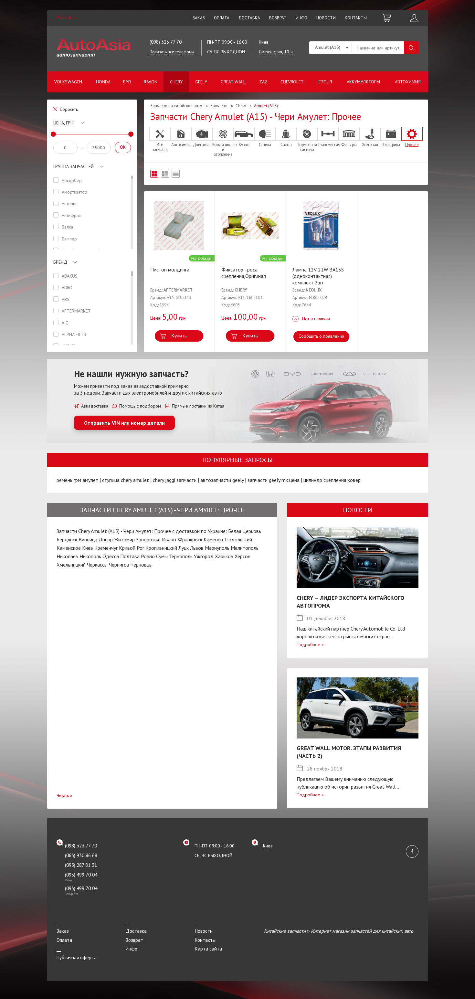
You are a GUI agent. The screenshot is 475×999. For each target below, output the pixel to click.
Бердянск (67, 539)
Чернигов (119, 564)
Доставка (249, 18)
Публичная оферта (77, 957)
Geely (201, 82)
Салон (286, 144)
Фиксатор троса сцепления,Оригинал (243, 272)
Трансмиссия (328, 144)
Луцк (183, 548)
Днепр (106, 539)
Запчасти (218, 106)
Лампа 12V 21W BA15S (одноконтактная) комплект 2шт (318, 276)
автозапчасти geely (222, 480)
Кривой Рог (131, 548)
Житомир (124, 539)
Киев (87, 548)
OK (123, 147)
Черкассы (97, 564)
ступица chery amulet (125, 480)
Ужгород (204, 556)
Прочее (411, 144)
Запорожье (148, 539)
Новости (326, 18)
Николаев (67, 556)
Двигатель (202, 144)
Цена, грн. (63, 123)
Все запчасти (160, 147)
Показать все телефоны (172, 52)
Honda (103, 82)
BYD (127, 82)
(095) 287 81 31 (81, 865)
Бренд (60, 262)
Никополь (90, 556)
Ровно (148, 556)
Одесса (110, 556)
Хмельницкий (71, 564)
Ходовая (370, 144)
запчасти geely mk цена (274, 480)
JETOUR (324, 82)
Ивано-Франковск (182, 539)
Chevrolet (292, 82)
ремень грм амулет (77, 480)
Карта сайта (208, 949)
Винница (88, 539)
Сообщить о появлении (321, 336)
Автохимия (408, 82)
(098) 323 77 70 (166, 42)
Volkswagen (68, 82)
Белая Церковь (244, 531)
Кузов (244, 144)
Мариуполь (217, 548)
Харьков (224, 556)
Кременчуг (106, 548)
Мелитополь (245, 548)
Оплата (221, 18)
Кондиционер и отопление (223, 149)
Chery (176, 82)
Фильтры (349, 144)
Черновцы (142, 564)
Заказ (199, 18)
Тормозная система (307, 147)
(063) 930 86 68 (81, 855)
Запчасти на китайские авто (176, 106)
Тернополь (181, 556)
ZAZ (263, 82)
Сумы (162, 556)
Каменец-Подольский (228, 539)
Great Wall (233, 82)
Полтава (130, 556)
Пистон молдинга (169, 269)
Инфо (301, 18)
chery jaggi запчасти (174, 480)
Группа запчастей (73, 166)
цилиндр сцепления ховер (332, 480)
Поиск (411, 47)
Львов (197, 548)
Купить (179, 335)
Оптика (265, 144)
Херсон (242, 556)
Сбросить (69, 109)
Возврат (278, 18)
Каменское (69, 548)
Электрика (391, 144)
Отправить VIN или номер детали (124, 423)
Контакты (356, 18)
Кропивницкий (161, 548)
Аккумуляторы (363, 82)
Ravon (150, 82)
